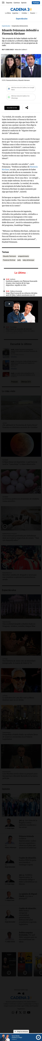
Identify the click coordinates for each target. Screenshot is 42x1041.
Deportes (9, 3)
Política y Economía (16, 291)
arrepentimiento (23, 256)
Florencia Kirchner (9, 260)
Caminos (17, 3)
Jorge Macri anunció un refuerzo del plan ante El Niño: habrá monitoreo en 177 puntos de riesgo (21, 295)
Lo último (20, 272)
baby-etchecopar (28, 260)
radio (19, 260)
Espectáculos (6, 26)
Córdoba (24, 13)
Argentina (15, 13)
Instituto (12, 279)
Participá (36, 3)
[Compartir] (26, 108)
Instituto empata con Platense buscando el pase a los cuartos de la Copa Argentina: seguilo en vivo (21, 283)
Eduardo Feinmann (9, 256)
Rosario (32, 13)
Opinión (23, 3)
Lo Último (8, 13)
